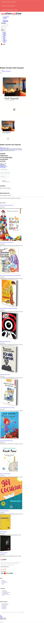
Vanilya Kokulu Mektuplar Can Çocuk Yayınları (7, 407)
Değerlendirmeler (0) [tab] (6, 181)
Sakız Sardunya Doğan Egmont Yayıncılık (6, 440)
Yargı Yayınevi (4, 41)
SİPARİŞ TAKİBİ (5, 21)
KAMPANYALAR (5, 20)
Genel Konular (5, 149)
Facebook (1, 165)
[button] (3, 23)
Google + (5, 166)
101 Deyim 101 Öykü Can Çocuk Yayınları (6, 205)
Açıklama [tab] (4, 180)
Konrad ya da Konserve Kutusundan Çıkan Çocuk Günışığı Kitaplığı (10, 275)
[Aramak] (1, 27)
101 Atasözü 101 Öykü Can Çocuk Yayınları (6, 242)
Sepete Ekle (2, 164)
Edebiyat (1, 149)
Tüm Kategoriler (6, 16)
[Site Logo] (11, 14)
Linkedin (1, 166)
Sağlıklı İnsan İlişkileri (3, 531)
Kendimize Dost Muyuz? (4, 552)
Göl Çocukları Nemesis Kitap (4, 510)
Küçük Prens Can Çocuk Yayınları (5, 473)
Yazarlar (4, 18)
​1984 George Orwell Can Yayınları (5, 341)
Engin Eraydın (4, 35)
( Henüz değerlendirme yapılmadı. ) (4, 147)
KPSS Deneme (4, 33)
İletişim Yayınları (14, 149)
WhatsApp (4, 167)
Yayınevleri (5, 17)
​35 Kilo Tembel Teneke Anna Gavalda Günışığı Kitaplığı (8, 308)
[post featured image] (10, 240)
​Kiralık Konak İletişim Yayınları (5, 374)
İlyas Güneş (4, 37)
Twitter (5, 165)
